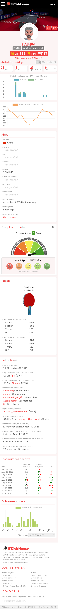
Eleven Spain (7, 583)
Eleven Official (36, 578)
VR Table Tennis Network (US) (14, 586)
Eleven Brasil (7, 575)
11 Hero (33, 572)
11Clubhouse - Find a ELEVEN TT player (18, 4)
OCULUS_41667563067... (15, 411)
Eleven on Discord (38, 586)
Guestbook (38, 48)
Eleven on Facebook (39, 583)
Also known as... (11, 217)
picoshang (8, 390)
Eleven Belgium (8, 572)
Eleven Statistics (37, 580)
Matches (27, 48)
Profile (17, 48)
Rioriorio (16, 383)
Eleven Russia (7, 580)
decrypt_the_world (29, 419)
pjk (13, 375)
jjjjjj (4, 404)
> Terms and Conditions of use (15, 563)
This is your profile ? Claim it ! (28, 58)
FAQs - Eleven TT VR (39, 575)
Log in (53, 4)
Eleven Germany (9, 578)
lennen (6, 394)
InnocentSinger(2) (12, 397)
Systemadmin (10, 400)
